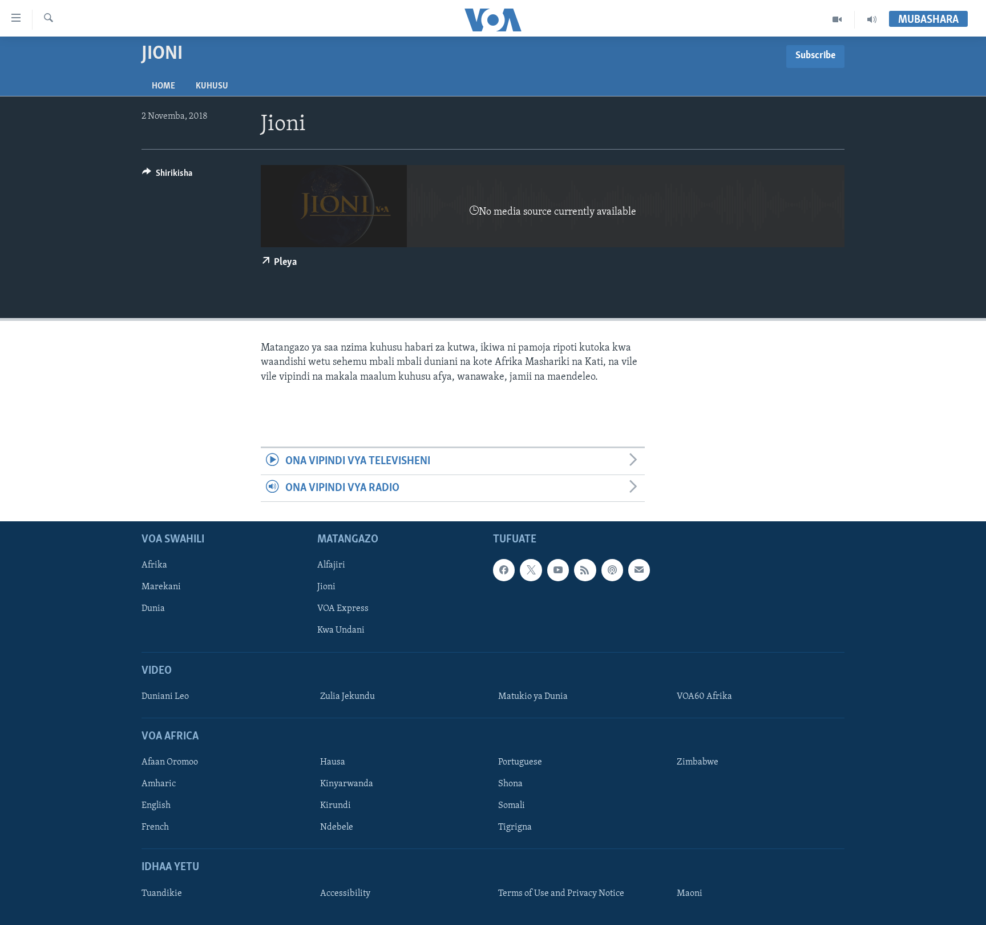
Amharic (159, 784)
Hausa (332, 762)
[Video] (837, 19)
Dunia (153, 609)
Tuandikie (162, 893)
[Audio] (872, 19)
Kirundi (335, 806)
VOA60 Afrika (704, 696)
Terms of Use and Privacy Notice (561, 893)
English (156, 806)
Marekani (161, 587)
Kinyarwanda (346, 784)
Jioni (326, 587)
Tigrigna (515, 827)
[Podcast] (612, 570)
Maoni (689, 893)
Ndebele (336, 827)
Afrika (154, 565)
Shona (510, 784)
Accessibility (345, 893)
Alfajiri (331, 565)
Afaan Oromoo (170, 762)
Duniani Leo (165, 696)
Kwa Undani (341, 631)
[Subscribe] (639, 570)
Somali (511, 806)
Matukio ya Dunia (533, 696)
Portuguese (520, 762)
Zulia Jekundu (347, 696)
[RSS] (585, 570)
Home (163, 86)
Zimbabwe (697, 762)
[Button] (167, 176)
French (155, 827)
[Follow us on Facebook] (504, 570)
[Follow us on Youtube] (558, 570)
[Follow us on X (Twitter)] (531, 570)
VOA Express (343, 609)
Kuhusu (212, 86)
